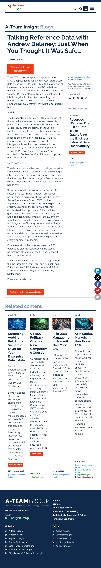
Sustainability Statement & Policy (69, 515)
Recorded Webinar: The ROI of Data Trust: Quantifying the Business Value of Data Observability (79, 133)
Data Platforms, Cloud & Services (80, 84)
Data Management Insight (79, 77)
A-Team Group (16, 531)
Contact (56, 504)
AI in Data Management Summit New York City (60, 341)
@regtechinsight (64, 534)
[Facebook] (97, 284)
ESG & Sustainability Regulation (80, 86)
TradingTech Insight (85, 477)
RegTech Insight (75, 80)
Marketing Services (62, 507)
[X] (97, 277)
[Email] (97, 297)
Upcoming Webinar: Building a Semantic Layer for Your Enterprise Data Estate (16, 347)
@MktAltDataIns (63, 546)
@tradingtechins (64, 538)
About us (56, 500)
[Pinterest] (97, 290)
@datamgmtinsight (65, 542)
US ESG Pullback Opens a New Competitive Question (38, 343)
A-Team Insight (16, 534)
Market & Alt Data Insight (83, 471)
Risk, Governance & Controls (79, 89)
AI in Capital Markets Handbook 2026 (84, 339)
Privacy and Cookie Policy (65, 511)
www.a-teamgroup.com (17, 510)
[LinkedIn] (97, 271)
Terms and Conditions (63, 519)
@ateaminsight (63, 531)
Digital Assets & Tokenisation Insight (26, 553)
